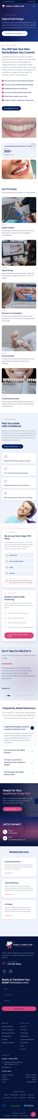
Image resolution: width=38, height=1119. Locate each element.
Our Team (23, 1030)
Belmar (6, 1095)
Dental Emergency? (9, 1)
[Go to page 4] (14, 696)
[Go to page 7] (21, 696)
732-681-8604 (32, 1)
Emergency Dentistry (8, 1043)
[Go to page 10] (28, 696)
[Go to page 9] (26, 696)
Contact (23, 1049)
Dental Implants (6, 1036)
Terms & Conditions (24, 1115)
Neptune (31, 1095)
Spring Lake (22, 1097)
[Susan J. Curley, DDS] (19, 945)
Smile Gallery (24, 1043)
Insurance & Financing (27, 1039)
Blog (21, 1046)
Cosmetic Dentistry (8, 1030)
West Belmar (31, 1097)
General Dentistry (7, 1026)
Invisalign (4, 1039)
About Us (23, 1026)
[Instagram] (10, 971)
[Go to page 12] (32, 696)
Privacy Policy (7, 1115)
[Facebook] (4, 971)
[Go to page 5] (16, 696)
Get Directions (6, 1067)
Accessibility (15, 1115)
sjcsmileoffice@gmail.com (16, 840)
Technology (24, 1033)
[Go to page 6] (19, 696)
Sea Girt (15, 1097)
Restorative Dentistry (8, 1033)
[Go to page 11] (30, 696)
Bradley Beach (14, 1095)
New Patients (24, 1036)
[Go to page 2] (7, 696)
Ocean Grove (7, 1097)
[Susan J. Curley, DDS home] (13, 6)
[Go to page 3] (11, 696)
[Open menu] (34, 6)
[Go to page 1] (5, 696)
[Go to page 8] (23, 696)
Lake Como (23, 1095)
